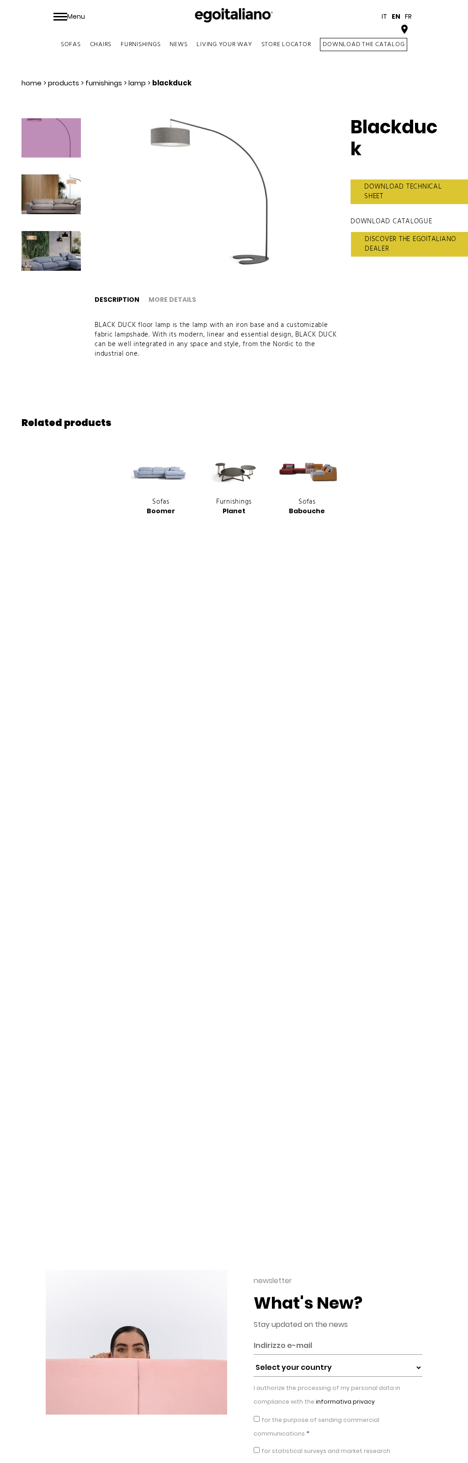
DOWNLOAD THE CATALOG (363, 44)
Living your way (224, 44)
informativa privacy (344, 1401)
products (63, 83)
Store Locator (286, 44)
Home (31, 83)
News (178, 44)
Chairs (101, 44)
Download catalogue (391, 221)
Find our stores (372, 30)
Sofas (71, 44)
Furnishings (140, 44)
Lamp (137, 83)
